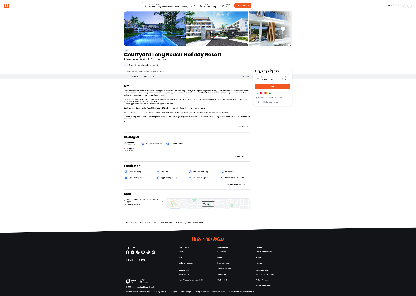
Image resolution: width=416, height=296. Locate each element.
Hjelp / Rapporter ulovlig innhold (191, 280)
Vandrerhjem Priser (224, 269)
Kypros (135, 59)
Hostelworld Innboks (263, 285)
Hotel (126, 50)
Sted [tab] (145, 76)
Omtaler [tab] (155, 76)
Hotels (181, 257)
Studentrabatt (222, 280)
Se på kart (144, 59)
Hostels (181, 252)
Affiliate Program (262, 280)
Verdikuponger (185, 292)
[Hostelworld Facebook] (127, 252)
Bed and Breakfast (186, 263)
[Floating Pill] (283, 29)
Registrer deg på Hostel (265, 274)
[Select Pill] (404, 6)
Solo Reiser (221, 274)
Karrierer (259, 263)
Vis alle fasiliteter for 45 (148, 65)
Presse (258, 257)
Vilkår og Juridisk (159, 292)
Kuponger (173, 292)
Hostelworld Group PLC (264, 252)
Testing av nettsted (202, 292)
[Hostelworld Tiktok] (153, 252)
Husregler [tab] (135, 76)
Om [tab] (125, 76)
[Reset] (194, 5)
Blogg (219, 257)
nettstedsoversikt (218, 292)
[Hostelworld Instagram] (138, 252)
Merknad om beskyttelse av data (138, 292)
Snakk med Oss (184, 274)
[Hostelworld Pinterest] (148, 252)
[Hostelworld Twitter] (132, 252)
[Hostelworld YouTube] (143, 252)
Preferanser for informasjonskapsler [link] (241, 292)
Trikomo (127, 59)
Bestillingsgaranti (223, 263)
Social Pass (221, 252)
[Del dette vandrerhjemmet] (290, 46)
